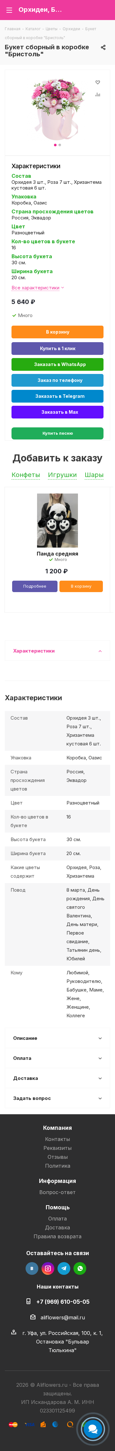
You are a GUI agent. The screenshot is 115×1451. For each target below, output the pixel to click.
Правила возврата (57, 1236)
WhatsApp (79, 1268)
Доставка (57, 1227)
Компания (57, 1127)
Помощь (58, 1207)
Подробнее (34, 586)
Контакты (57, 1139)
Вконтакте (32, 1268)
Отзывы (58, 1157)
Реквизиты (57, 1148)
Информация (57, 1181)
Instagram (48, 1268)
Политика (57, 1166)
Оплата (57, 1218)
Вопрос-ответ (57, 1192)
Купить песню (57, 433)
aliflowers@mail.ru (63, 1317)
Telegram (63, 1268)
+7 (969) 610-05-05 (62, 1301)
